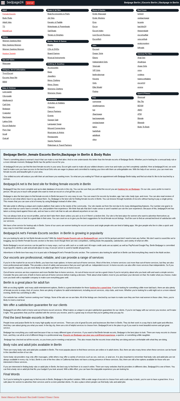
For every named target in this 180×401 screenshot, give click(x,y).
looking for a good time (100, 287)
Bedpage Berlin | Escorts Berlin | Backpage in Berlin (151, 2)
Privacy (49, 397)
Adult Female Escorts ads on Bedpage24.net (77, 238)
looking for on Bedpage (129, 189)
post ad (30, 3)
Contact (41, 397)
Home (3, 397)
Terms (56, 397)
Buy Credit (32, 397)
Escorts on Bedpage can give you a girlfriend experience (89, 335)
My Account (21, 397)
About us (11, 397)
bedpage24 (15, 2)
